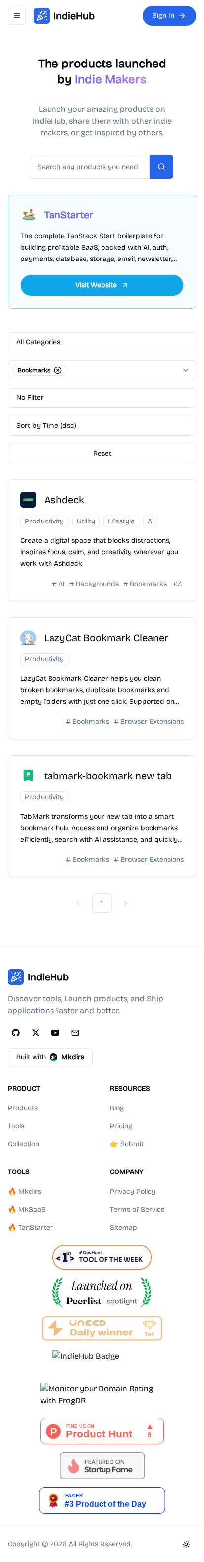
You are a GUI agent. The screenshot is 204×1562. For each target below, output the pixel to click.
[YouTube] (55, 1033)
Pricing (121, 1126)
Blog (117, 1108)
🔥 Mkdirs (24, 1191)
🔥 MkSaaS (27, 1209)
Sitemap (123, 1227)
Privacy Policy (132, 1191)
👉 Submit (127, 1144)
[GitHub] (16, 1033)
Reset (102, 453)
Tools (16, 1126)
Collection (23, 1144)
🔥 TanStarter (30, 1227)
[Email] (75, 1033)
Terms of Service (137, 1209)
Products (23, 1108)
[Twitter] (36, 1033)
